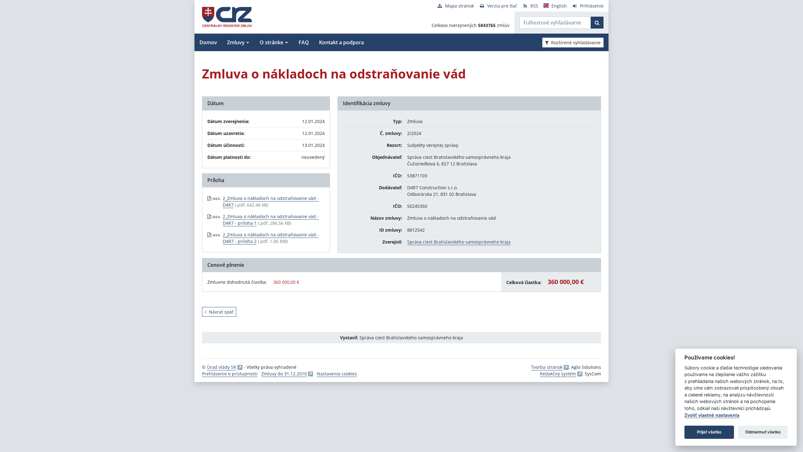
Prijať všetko (709, 431)
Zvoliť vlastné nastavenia (711, 415)
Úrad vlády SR (221, 367)
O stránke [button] (271, 42)
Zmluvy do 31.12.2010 (284, 374)
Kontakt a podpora (341, 42)
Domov (208, 42)
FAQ (304, 42)
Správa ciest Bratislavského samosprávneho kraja (459, 242)
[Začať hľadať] (597, 23)
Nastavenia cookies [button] (337, 374)
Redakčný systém (558, 374)
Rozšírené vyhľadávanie (576, 43)
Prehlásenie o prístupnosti (230, 374)
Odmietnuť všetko (763, 431)
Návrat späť (221, 312)
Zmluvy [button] (236, 42)
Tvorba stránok (546, 367)
